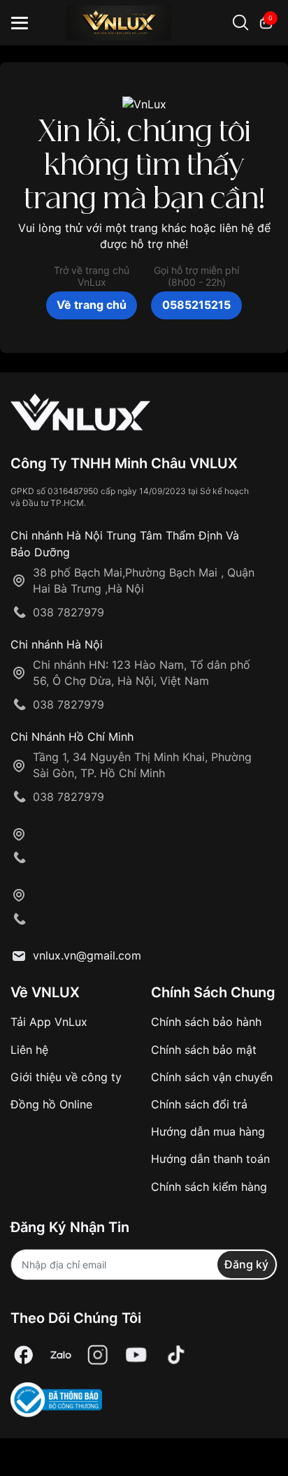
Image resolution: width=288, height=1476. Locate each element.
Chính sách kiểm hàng (209, 1187)
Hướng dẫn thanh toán (210, 1159)
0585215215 (196, 305)
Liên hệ (29, 1050)
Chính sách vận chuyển (212, 1077)
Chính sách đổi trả (199, 1104)
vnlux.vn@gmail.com (87, 955)
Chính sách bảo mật (204, 1050)
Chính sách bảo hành (206, 1022)
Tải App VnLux (48, 1022)
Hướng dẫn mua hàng (208, 1131)
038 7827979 (68, 612)
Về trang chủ (92, 305)
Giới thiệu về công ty (66, 1077)
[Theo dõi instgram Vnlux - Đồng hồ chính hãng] (98, 1355)
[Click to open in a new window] (23, 1355)
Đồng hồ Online (51, 1104)
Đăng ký (246, 1264)
